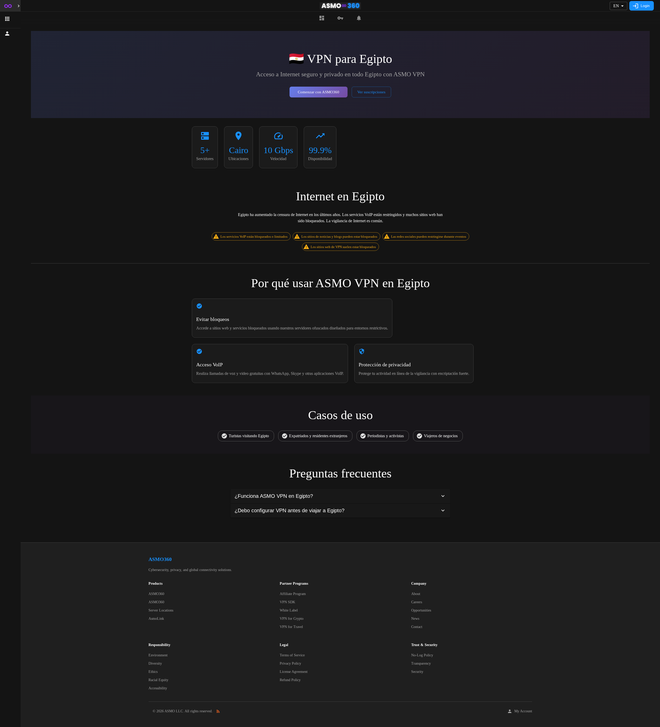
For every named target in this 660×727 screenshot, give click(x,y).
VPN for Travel (291, 627)
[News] (359, 18)
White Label (289, 610)
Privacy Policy (290, 663)
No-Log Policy (422, 655)
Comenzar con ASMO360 (318, 92)
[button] (10, 19)
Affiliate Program (293, 594)
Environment (158, 655)
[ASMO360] (340, 18)
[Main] (322, 18)
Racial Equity (158, 680)
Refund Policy (290, 680)
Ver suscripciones (371, 92)
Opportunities (421, 610)
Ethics (153, 672)
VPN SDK (287, 602)
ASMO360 (156, 594)
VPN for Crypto (291, 619)
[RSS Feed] (218, 711)
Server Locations (160, 610)
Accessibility (157, 688)
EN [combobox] (616, 6)
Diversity (155, 663)
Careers (416, 602)
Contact (416, 627)
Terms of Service (292, 655)
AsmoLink (156, 619)
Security (417, 672)
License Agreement (294, 672)
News (415, 619)
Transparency (421, 663)
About (415, 594)
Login (645, 6)
